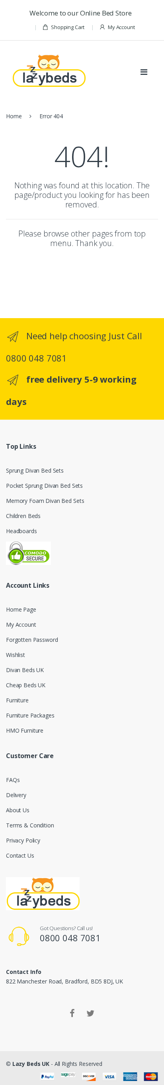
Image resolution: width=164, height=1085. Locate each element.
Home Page (21, 609)
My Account (121, 27)
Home (13, 116)
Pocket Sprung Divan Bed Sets (44, 485)
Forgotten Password (32, 639)
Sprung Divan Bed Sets (35, 470)
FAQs (13, 780)
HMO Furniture (24, 730)
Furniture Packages (30, 715)
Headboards (21, 531)
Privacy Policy (23, 840)
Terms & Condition (30, 825)
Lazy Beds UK (30, 1063)
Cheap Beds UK (25, 685)
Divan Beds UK (25, 670)
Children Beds (23, 516)
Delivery (16, 795)
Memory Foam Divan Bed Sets (45, 500)
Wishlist (15, 655)
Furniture (17, 700)
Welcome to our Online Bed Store (82, 13)
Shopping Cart (67, 27)
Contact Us (20, 855)
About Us (17, 810)
